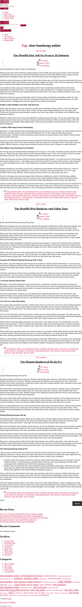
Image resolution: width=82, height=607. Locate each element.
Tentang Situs (8, 18)
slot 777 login (40, 593)
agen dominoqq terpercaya (49, 191)
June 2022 (7, 555)
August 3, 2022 (44, 63)
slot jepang (74, 592)
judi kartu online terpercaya (21, 195)
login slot (3, 585)
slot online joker (13, 595)
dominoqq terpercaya (44, 193)
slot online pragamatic (23, 595)
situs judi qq (13, 199)
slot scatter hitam (34, 595)
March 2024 (8, 551)
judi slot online (76, 582)
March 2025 (8, 549)
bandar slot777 (43, 578)
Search (2, 500)
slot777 (12, 592)
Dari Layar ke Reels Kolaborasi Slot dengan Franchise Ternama (21, 514)
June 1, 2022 (44, 369)
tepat (48, 172)
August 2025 (8, 545)
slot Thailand (44, 595)
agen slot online (51, 576)
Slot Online (8, 568)
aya (12, 578)
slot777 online (49, 592)
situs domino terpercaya (73, 195)
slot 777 (19, 593)
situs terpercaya (4, 592)
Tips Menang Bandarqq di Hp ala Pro (41, 361)
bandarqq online (71, 191)
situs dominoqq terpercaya (13, 197)
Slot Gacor (8, 14)
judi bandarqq (56, 193)
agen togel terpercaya (5, 578)
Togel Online (8, 569)
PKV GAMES (9, 16)
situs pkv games (23, 199)
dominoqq (20, 193)
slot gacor (56, 592)
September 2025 (9, 543)
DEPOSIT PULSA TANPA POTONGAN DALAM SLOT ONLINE (24, 518)
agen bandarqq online (14, 191)
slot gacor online (64, 592)
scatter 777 (10, 584)
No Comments (44, 65)
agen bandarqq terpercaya (30, 191)
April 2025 (8, 547)
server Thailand (46, 585)
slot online (4, 595)
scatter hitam (20, 584)
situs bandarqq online (57, 195)
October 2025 (9, 541)
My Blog (9, 599)
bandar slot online (55, 578)
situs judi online (17, 353)
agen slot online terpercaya (64, 575)
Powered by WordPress (8, 602)
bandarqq (62, 191)
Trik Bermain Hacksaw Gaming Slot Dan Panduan (17, 522)
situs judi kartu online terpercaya (59, 197)
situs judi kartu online (40, 197)
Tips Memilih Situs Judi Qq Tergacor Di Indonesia (41, 55)
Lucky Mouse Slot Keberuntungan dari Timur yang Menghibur (21, 516)
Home (6, 12)
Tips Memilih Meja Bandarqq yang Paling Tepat (41, 208)
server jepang (33, 584)
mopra (45, 60)
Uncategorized (9, 571)
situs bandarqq (44, 195)
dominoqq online (30, 193)
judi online (34, 195)
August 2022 (8, 553)
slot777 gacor (28, 593)
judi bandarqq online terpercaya (28, 581)
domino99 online (10, 193)
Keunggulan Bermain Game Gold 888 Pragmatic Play (18, 520)
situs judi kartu (28, 197)
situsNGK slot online (58, 590)
